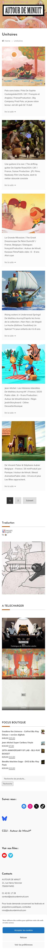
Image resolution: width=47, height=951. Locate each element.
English (8, 532)
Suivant (29, 500)
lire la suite (9, 112)
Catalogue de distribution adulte (23, 646)
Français (8, 530)
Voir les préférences (24, 944)
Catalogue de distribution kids (23, 677)
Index (23, 708)
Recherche (7, 783)
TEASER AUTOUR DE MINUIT (23, 568)
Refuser (23, 937)
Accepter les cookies (23, 930)
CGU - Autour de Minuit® (16, 831)
